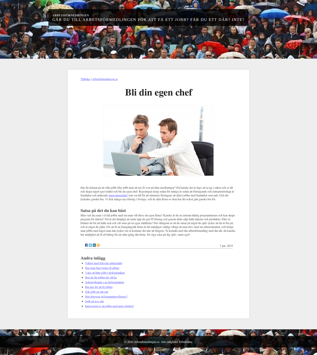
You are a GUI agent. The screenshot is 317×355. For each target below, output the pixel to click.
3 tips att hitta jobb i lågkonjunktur (105, 273)
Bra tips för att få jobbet (98, 287)
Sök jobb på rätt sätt (96, 292)
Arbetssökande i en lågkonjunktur (104, 282)
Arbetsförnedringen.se (105, 79)
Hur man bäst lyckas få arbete (102, 268)
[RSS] (98, 245)
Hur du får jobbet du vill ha (101, 277)
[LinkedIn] (94, 245)
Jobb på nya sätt (94, 301)
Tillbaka (85, 79)
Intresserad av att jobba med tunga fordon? (109, 306)
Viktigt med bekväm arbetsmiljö (103, 263)
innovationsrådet (118, 195)
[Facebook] (86, 245)
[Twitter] (90, 245)
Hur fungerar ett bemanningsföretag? (106, 296)
